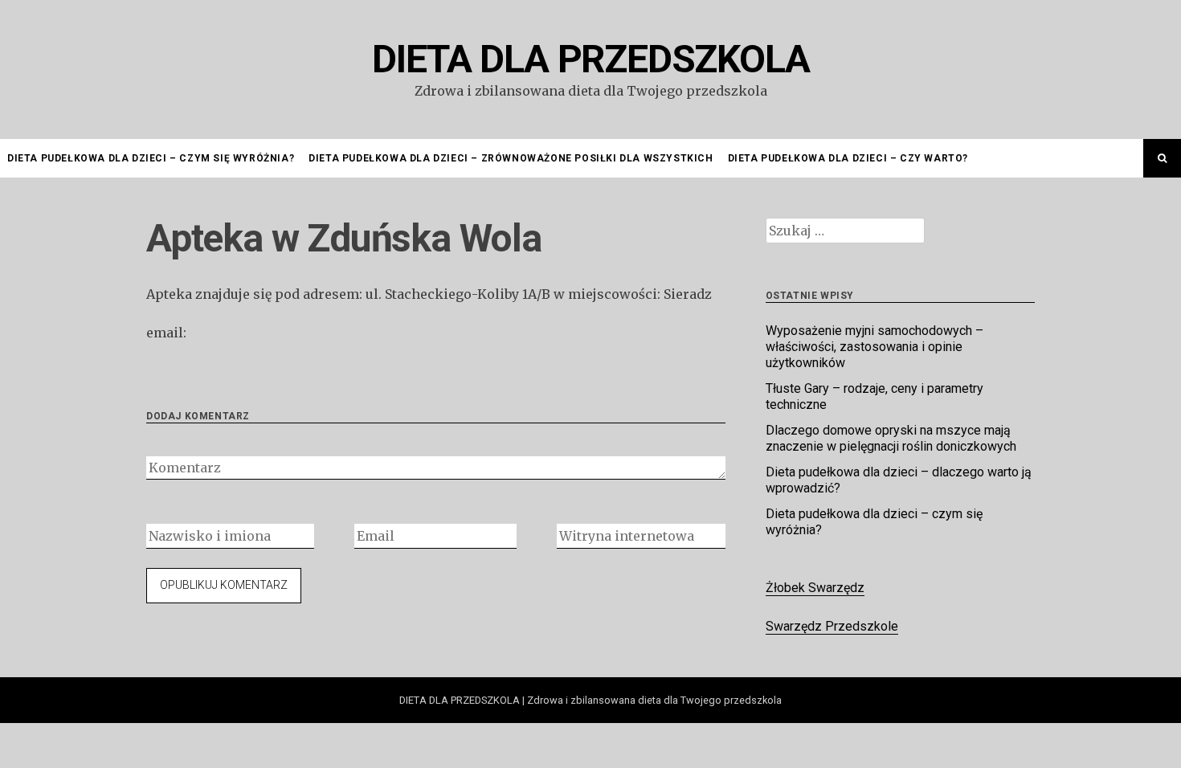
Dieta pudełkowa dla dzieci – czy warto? (848, 158)
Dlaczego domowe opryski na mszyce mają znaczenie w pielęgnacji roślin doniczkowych (891, 438)
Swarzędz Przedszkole (832, 626)
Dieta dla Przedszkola (591, 59)
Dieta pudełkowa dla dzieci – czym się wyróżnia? (150, 158)
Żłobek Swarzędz (815, 587)
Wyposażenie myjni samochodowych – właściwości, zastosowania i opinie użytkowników (874, 346)
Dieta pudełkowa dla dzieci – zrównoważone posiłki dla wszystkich (511, 158)
